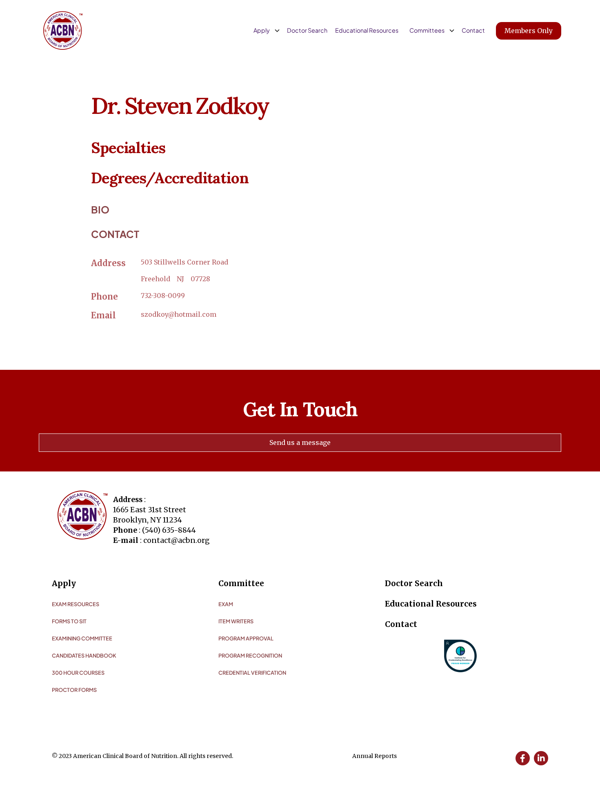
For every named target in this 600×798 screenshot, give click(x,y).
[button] (265, 30)
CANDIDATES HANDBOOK (84, 655)
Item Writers (235, 621)
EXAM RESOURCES (75, 604)
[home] (63, 30)
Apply (64, 583)
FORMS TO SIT (69, 621)
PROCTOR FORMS (74, 690)
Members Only (528, 31)
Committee (241, 583)
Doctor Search (307, 30)
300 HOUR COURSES (78, 672)
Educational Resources (366, 30)
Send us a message (300, 442)
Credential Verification (252, 672)
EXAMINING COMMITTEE (82, 638)
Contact (473, 30)
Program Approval (245, 638)
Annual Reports (374, 756)
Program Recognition (250, 655)
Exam (225, 604)
